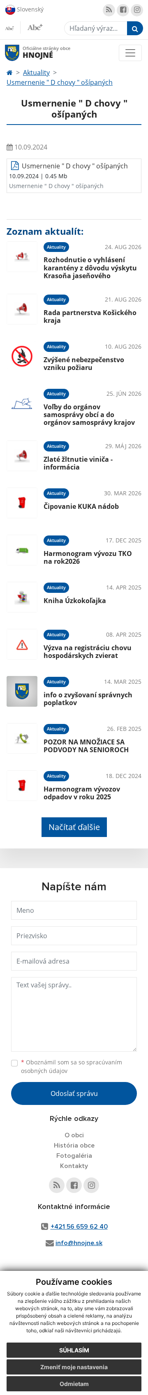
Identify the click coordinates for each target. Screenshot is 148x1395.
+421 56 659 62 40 (79, 1226)
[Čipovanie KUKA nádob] (22, 503)
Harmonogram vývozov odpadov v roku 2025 (82, 793)
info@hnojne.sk (79, 1243)
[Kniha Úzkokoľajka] (22, 597)
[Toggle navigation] (130, 53)
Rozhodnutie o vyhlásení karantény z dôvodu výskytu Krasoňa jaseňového (90, 267)
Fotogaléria (74, 1155)
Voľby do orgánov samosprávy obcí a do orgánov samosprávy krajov (89, 414)
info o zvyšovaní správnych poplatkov (88, 698)
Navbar (20, 52)
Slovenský (29, 9)
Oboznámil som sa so (71, 1066)
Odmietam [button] (74, 1383)
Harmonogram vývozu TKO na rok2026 (88, 557)
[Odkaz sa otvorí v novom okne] (109, 10)
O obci (74, 1135)
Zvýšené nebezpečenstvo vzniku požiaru (84, 363)
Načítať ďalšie (74, 826)
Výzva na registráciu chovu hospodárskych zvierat (88, 651)
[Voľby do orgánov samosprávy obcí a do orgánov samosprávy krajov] (22, 406)
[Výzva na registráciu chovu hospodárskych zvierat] (22, 644)
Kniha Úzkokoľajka (75, 600)
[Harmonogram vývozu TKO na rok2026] (22, 550)
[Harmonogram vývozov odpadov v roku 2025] (22, 785)
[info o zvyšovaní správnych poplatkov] (22, 691)
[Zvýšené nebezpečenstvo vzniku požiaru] (22, 356)
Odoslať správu (74, 1093)
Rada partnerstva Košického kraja (90, 316)
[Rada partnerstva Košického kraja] (22, 309)
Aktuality (36, 72)
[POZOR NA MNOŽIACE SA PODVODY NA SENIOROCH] (22, 738)
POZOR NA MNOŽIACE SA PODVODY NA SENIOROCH (86, 745)
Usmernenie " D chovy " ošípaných (60, 82)
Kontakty (74, 1166)
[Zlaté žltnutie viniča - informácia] (22, 455)
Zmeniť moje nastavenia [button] (74, 1366)
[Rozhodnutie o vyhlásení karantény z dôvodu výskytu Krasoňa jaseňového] (22, 259)
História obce (74, 1145)
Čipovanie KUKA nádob (81, 506)
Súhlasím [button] (74, 1350)
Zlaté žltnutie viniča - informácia (78, 463)
